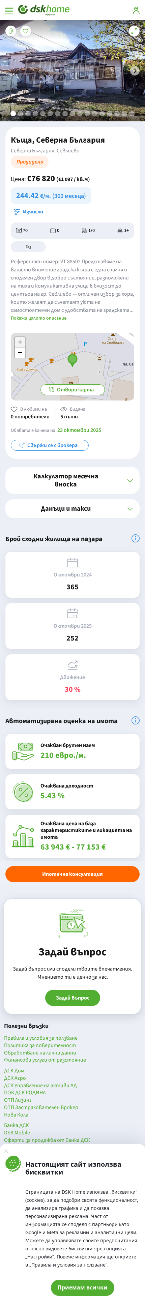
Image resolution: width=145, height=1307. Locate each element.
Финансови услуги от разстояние (45, 1060)
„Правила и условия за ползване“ (68, 1264)
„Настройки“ (39, 1256)
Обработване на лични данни (40, 1053)
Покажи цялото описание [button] (38, 318)
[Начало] (44, 10)
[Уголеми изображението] (134, 31)
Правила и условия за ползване (41, 1038)
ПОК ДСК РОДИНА (25, 1093)
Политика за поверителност (40, 1045)
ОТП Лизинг (18, 1100)
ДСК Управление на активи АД (40, 1086)
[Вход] (136, 10)
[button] (134, 71)
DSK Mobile (17, 1133)
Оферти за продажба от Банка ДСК (47, 1140)
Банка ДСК (16, 1125)
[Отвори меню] (9, 10)
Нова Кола (16, 1115)
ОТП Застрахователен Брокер (41, 1107)
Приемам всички (83, 1287)
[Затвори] (6, 1151)
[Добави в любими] (25, 31)
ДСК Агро (15, 1078)
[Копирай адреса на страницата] (10, 31)
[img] (136, 538)
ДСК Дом (14, 1071)
